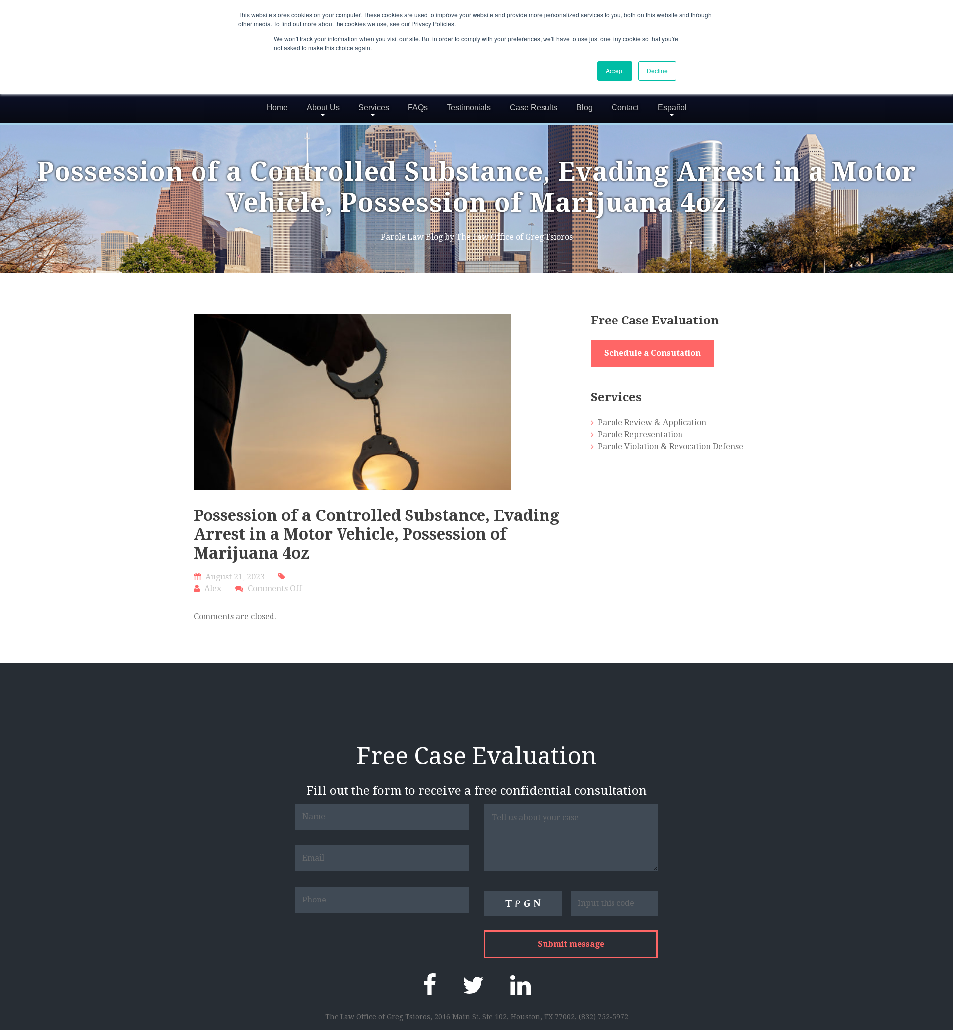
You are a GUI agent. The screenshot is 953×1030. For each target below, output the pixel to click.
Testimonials (469, 107)
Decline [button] (657, 70)
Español (672, 107)
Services (373, 107)
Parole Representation (640, 434)
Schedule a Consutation (652, 353)
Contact (625, 107)
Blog (584, 107)
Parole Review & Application (652, 422)
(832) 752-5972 (603, 1017)
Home (277, 107)
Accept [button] (615, 70)
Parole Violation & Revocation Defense (670, 446)
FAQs (418, 107)
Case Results (533, 107)
